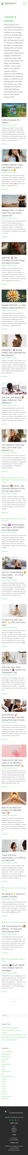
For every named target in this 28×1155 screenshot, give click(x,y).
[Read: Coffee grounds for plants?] (14, 110)
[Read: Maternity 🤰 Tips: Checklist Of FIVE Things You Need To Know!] (14, 248)
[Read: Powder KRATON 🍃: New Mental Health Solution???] (14, 295)
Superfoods (4, 1091)
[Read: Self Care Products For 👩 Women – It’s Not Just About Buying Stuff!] (14, 922)
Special (3, 1086)
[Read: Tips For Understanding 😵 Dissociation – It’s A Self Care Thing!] (14, 563)
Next (14, 1001)
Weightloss (4, 1093)
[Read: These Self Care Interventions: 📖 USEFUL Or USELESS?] (14, 845)
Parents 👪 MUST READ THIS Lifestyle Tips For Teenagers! (13, 968)
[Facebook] (10, 1120)
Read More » (5, 144)
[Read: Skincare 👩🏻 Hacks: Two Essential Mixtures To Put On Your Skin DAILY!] (14, 479)
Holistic (3, 1069)
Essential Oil (5, 1059)
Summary (4, 1088)
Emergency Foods (6, 1056)
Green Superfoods (6, 1064)
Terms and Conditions (14, 1139)
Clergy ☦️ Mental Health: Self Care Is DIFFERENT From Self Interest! (13, 527)
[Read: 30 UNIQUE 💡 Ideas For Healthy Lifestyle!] (14, 889)
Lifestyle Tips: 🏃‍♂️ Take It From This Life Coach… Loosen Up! (13, 213)
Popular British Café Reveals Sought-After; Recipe (14, 1035)
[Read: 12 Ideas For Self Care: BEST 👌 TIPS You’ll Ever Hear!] (14, 610)
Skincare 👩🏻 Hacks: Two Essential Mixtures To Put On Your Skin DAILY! (13, 488)
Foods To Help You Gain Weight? (10, 1027)
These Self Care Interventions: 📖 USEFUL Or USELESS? (14, 858)
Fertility (3, 1061)
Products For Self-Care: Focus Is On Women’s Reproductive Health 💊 (12, 763)
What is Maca (5, 1098)
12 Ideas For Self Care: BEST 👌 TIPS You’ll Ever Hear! (13, 622)
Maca (3, 1074)
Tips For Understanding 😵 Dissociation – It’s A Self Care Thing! (14, 575)
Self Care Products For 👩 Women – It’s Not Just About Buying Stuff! (14, 929)
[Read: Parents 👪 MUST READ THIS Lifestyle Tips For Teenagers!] (14, 960)
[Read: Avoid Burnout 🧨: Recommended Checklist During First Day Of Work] (14, 705)
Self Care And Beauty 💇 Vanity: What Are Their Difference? (13, 400)
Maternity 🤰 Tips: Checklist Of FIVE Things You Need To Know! (13, 260)
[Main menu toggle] (25, 3)
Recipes (4, 1083)
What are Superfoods (7, 1096)
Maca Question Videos (7, 1076)
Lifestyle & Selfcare (6, 125)
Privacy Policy (14, 1138)
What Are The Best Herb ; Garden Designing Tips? (14, 1037)
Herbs (3, 1066)
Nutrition (14, 1131)
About (14, 1126)
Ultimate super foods (10, 3)
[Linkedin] (15, 1120)
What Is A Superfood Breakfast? (9, 1039)
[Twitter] (12, 1120)
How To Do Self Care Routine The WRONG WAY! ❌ (11, 810)
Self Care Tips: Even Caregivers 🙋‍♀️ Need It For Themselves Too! (14, 670)
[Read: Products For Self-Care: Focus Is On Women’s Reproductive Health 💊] (14, 750)
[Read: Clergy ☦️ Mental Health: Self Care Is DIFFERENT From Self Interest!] (14, 519)
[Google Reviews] (18, 1120)
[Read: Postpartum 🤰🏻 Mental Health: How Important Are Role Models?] (14, 340)
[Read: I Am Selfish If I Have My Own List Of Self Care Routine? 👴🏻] (14, 435)
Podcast (4, 1081)
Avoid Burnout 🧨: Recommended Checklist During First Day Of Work (13, 717)
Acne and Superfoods (7, 1051)
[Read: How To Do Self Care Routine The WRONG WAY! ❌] (14, 798)
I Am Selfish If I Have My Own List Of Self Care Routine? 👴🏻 (13, 447)
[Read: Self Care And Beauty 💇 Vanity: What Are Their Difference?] (14, 388)
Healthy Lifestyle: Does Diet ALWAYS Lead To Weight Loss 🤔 (12, 167)
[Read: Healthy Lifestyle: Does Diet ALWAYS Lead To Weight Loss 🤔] (14, 155)
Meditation (4, 1079)
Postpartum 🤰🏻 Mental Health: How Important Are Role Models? (14, 353)
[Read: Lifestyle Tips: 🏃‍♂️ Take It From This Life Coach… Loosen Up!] (14, 200)
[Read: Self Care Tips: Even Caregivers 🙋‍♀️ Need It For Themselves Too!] (14, 657)
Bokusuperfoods (6, 1054)
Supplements (14, 1130)
